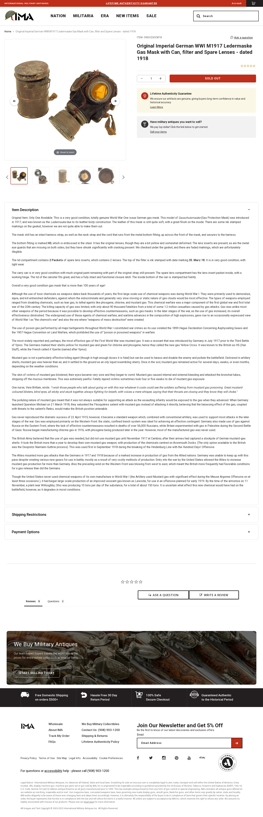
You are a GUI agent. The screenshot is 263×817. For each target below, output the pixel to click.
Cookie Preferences (111, 758)
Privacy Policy (29, 758)
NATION (58, 16)
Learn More (156, 107)
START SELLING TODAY (36, 673)
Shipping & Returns (95, 735)
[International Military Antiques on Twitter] (150, 758)
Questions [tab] (53, 601)
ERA (105, 16)
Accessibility (90, 758)
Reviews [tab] (31, 601)
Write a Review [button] (216, 595)
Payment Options (26, 532)
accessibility (53, 771)
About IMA (55, 730)
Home (7, 31)
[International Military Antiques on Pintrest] (177, 758)
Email (140, 734)
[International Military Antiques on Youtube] (190, 758)
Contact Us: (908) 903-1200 (101, 730)
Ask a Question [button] (166, 595)
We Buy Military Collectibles (100, 724)
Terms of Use (47, 758)
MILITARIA (83, 16)
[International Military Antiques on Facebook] (137, 758)
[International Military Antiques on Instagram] (163, 758)
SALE (151, 16)
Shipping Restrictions (29, 514)
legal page (89, 802)
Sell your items (158, 132)
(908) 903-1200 (98, 771)
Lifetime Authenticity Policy (100, 741)
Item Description (25, 210)
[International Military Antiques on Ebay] (203, 758)
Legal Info (75, 758)
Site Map (62, 758)
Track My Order (59, 735)
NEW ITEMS (127, 16)
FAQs (52, 741)
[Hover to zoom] (65, 99)
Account (237, 3)
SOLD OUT (213, 78)
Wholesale (55, 724)
